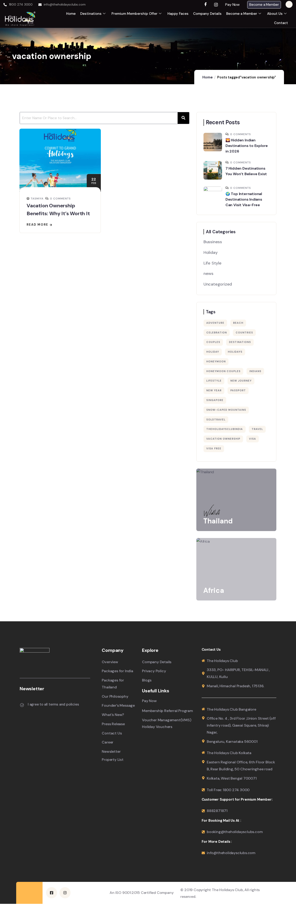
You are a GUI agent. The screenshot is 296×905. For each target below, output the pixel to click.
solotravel (215, 419)
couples (213, 342)
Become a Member (264, 4)
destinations (240, 342)
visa (252, 438)
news (208, 273)
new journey (241, 380)
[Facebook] (206, 4)
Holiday (211, 252)
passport (238, 390)
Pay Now (232, 4)
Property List (112, 760)
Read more (37, 225)
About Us (275, 13)
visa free (213, 448)
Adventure (215, 322)
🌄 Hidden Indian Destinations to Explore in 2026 (246, 146)
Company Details (207, 13)
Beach (238, 322)
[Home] (20, 18)
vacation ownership (223, 438)
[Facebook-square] (51, 892)
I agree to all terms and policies (53, 704)
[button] (234, 4)
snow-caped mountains (226, 409)
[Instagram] (216, 4)
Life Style (213, 263)
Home (71, 13)
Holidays (235, 351)
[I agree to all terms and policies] (22, 705)
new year (214, 390)
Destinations (91, 13)
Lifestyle (214, 380)
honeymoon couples (223, 371)
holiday (212, 351)
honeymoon (216, 361)
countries (244, 332)
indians (255, 371)
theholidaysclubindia (224, 429)
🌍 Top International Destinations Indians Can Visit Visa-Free (243, 199)
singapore (214, 400)
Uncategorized (218, 284)
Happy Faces (177, 13)
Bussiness (213, 242)
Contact (281, 23)
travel (257, 429)
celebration (216, 332)
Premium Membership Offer (134, 13)
